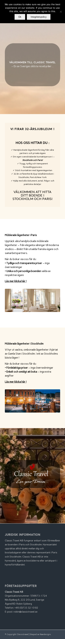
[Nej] (60, 11)
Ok (19, 17)
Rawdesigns (45, 634)
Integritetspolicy (39, 17)
